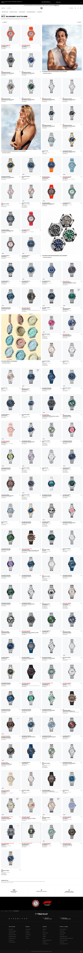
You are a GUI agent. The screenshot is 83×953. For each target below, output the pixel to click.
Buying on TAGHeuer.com (47, 940)
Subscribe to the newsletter (66, 918)
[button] (78, 8)
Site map (27, 938)
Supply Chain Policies (63, 940)
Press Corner (28, 934)
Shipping (44, 936)
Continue (59, 2)
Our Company (28, 929)
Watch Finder (11, 929)
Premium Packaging (42, 891)
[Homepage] (41, 8)
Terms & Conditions (63, 929)
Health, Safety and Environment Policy (66, 938)
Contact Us (45, 929)
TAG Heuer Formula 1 (12, 934)
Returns (44, 938)
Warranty (44, 934)
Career (27, 936)
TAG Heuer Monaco (12, 938)
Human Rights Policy (63, 936)
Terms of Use (62, 934)
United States (46, 1)
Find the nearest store (48, 918)
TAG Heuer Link (11, 940)
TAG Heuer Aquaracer (12, 936)
